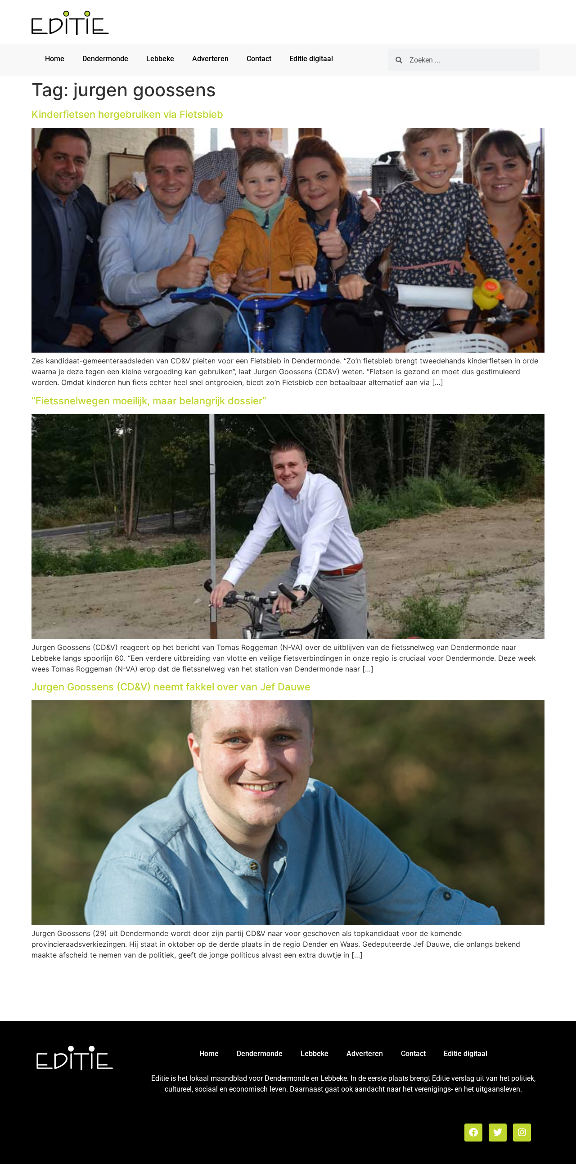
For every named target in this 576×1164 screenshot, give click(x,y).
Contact (259, 58)
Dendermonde (105, 58)
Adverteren (210, 58)
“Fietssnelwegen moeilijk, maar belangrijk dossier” (149, 401)
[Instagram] (522, 1133)
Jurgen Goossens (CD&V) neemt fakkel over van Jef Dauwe (171, 687)
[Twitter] (498, 1133)
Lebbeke (160, 58)
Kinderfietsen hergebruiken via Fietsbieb (127, 114)
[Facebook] (473, 1133)
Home (54, 58)
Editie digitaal (311, 58)
